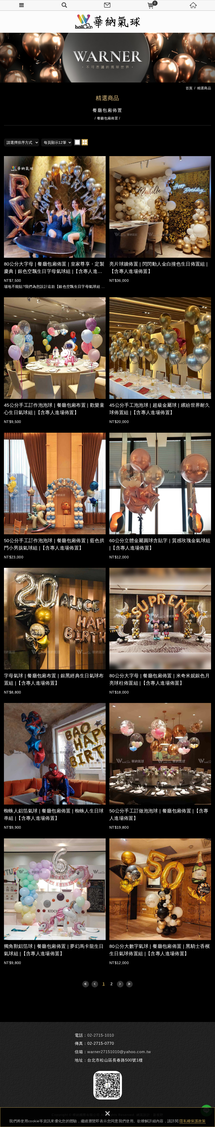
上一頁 (95, 984)
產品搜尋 (64, 5)
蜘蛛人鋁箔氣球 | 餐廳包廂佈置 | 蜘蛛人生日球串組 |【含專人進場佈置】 (55, 766)
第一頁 (85, 984)
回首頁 (193, 5)
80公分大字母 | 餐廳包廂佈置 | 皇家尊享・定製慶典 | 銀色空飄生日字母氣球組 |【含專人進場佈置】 (55, 222)
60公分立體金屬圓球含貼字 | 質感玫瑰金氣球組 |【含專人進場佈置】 (160, 496)
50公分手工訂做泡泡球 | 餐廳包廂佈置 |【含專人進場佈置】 (160, 766)
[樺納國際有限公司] (107, 21)
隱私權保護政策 (192, 1121)
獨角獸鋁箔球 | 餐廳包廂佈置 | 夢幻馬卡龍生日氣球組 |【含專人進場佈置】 (55, 902)
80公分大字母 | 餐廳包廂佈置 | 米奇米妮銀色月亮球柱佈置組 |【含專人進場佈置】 (160, 631)
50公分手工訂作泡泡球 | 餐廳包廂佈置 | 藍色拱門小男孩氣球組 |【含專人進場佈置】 (55, 496)
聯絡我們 (107, 5)
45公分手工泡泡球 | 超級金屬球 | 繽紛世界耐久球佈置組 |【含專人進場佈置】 (160, 361)
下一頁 (120, 984)
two (85, 142)
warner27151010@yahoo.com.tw (119, 1051)
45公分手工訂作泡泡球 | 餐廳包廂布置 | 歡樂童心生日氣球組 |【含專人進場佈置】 (55, 361)
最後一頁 (129, 984)
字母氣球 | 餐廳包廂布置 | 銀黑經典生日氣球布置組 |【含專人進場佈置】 (55, 631)
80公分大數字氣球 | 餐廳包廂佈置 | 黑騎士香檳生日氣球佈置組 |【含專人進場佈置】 (160, 902)
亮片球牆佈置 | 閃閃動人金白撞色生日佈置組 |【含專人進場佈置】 (160, 219)
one (77, 142)
